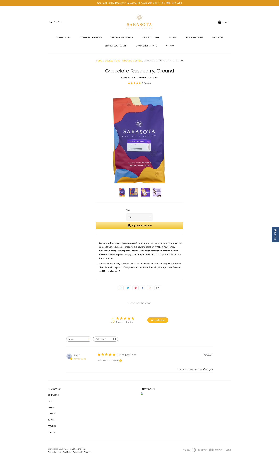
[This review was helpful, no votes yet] (204, 369)
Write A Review (157, 320)
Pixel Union (67, 452)
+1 (150, 288)
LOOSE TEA (217, 37)
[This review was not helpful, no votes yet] (210, 369)
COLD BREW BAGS (194, 37)
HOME (50, 401)
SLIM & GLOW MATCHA (116, 45)
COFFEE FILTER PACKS (91, 37)
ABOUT (51, 407)
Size (128, 210)
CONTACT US (53, 395)
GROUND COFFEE (150, 37)
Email (157, 288)
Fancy (142, 288)
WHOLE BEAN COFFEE (122, 37)
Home (99, 61)
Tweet (128, 288)
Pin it (136, 288)
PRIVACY (51, 413)
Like (121, 288)
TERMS (51, 419)
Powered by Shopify (82, 452)
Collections (112, 61)
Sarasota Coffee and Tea (139, 77)
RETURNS (52, 426)
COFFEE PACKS (63, 37)
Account (170, 45)
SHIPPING (52, 432)
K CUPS (172, 37)
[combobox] (78, 339)
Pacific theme (54, 452)
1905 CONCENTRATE (146, 45)
